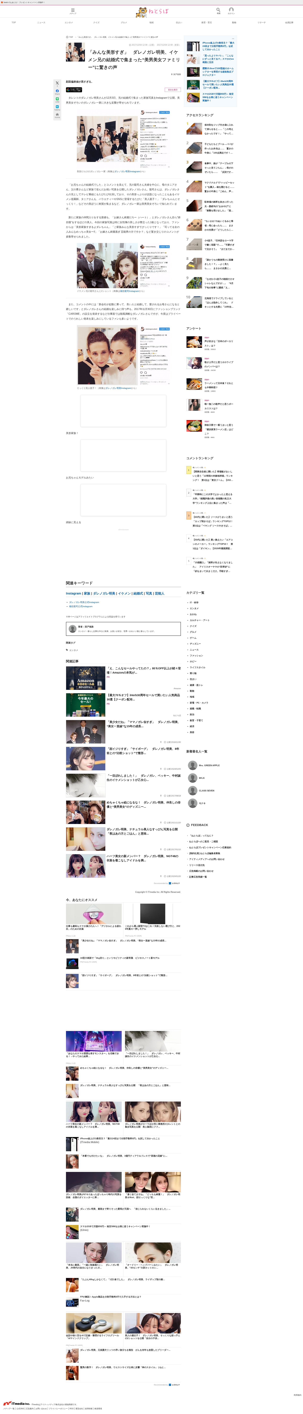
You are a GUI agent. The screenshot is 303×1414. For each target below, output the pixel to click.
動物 (234, 22)
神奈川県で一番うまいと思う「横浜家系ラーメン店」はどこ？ (219, 429)
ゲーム (193, 638)
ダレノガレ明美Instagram (127, 171)
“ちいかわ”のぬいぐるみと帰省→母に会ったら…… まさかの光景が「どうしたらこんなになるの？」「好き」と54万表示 (219, 230)
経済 (192, 726)
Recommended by (161, 883)
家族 (87, 593)
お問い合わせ (41, 1409)
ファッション (196, 655)
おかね (193, 614)
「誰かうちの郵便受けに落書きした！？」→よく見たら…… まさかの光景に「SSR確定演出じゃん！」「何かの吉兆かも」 (219, 268)
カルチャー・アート (200, 620)
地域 (151, 22)
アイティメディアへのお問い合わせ (205, 859)
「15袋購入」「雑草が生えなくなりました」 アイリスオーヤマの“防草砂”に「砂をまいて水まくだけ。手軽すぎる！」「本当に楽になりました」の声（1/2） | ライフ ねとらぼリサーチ (213, 571)
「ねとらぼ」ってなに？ (200, 835)
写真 (149, 593)
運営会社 (79, 1409)
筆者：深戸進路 (86, 626)
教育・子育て (196, 720)
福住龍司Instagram (129, 291)
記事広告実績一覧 (196, 877)
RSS (72, 1409)
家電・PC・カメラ (199, 702)
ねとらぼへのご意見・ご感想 (202, 841)
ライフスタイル (197, 667)
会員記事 (289, 22)
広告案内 (30, 1409)
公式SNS (20, 1409)
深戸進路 (177, 74)
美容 (192, 732)
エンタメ (69, 22)
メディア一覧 (9, 1409)
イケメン (124, 593)
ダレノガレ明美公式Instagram (84, 602)
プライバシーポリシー (58, 1409)
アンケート (193, 328)
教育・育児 (207, 22)
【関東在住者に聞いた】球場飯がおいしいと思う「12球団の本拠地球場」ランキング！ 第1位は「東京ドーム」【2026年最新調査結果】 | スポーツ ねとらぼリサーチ (213, 480)
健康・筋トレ (196, 685)
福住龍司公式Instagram (80, 606)
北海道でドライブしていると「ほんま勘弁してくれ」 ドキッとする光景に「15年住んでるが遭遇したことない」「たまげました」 (219, 307)
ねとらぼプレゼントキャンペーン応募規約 (208, 847)
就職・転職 (195, 708)
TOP (14, 22)
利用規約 (297, 1395)
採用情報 (89, 1409)
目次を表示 (173, 90)
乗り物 (193, 673)
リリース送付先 (195, 865)
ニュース (41, 22)
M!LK (202, 778)
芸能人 (159, 593)
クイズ (96, 22)
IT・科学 (194, 602)
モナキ (202, 803)
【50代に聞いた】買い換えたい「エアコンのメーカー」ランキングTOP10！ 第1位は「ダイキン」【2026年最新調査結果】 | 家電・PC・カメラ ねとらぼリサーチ (213, 548)
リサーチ (262, 22)
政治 (192, 714)
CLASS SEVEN (206, 790)
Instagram (73, 593)
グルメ (124, 22)
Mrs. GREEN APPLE (209, 765)
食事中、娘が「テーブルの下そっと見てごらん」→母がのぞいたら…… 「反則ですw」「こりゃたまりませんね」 (219, 172)
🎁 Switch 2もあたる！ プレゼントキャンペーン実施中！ (23, 2)
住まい (179, 22)
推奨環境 (98, 1409)
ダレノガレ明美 (104, 593)
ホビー (193, 661)
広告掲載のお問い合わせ (200, 871)
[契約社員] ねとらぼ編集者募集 (203, 853)
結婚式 (138, 593)
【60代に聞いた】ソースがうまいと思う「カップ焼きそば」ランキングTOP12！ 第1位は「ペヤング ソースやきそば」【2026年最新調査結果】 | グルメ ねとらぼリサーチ (214, 525)
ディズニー (195, 643)
